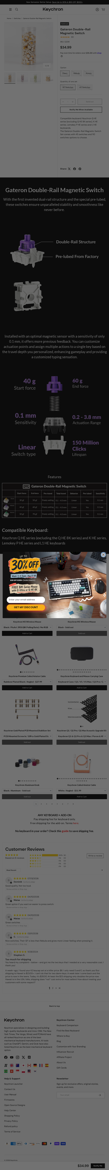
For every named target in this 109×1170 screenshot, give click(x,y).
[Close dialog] (103, 554)
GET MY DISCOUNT (26, 607)
